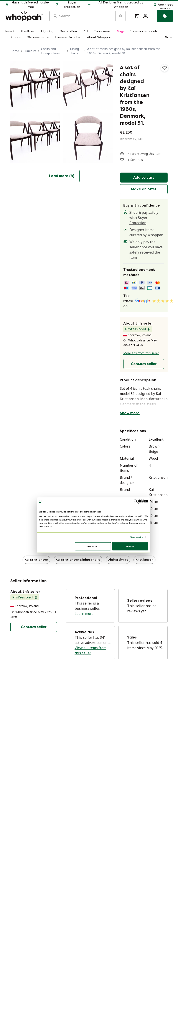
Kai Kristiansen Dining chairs (78, 559)
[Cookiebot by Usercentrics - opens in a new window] (135, 501)
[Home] (24, 16)
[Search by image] (120, 16)
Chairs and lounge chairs (50, 51)
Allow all (130, 546)
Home (14, 51)
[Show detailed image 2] (88, 85)
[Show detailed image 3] (35, 138)
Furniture (30, 51)
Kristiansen (144, 559)
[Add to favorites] (164, 68)
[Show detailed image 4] (88, 138)
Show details (136, 537)
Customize (91, 546)
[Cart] (136, 16)
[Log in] (145, 16)
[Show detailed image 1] (35, 85)
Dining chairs (74, 51)
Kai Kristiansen (36, 559)
